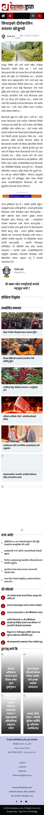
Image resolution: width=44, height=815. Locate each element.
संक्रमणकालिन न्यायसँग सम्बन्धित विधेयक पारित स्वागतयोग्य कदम (19, 476)
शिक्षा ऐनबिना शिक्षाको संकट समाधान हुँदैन (20, 332)
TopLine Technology (27, 811)
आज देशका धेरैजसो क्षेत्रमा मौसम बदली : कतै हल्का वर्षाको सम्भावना (33, 678)
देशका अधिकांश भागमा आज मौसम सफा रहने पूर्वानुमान (11, 678)
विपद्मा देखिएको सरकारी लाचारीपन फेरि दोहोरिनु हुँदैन (18, 360)
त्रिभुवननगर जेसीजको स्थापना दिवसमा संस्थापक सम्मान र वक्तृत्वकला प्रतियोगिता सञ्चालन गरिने (11, 712)
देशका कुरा (11, 36)
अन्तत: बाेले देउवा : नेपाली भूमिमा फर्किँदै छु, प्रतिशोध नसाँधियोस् (33, 721)
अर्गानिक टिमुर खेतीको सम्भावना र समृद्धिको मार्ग (20, 389)
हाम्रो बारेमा (22, 767)
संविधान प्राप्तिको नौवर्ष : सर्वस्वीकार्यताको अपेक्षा (19, 418)
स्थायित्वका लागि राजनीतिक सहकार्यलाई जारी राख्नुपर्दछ (21, 447)
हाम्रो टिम (22, 762)
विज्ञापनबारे (22, 771)
